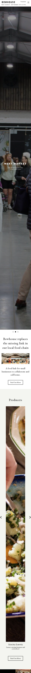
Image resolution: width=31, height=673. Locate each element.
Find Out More (15, 382)
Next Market (14, 4)
